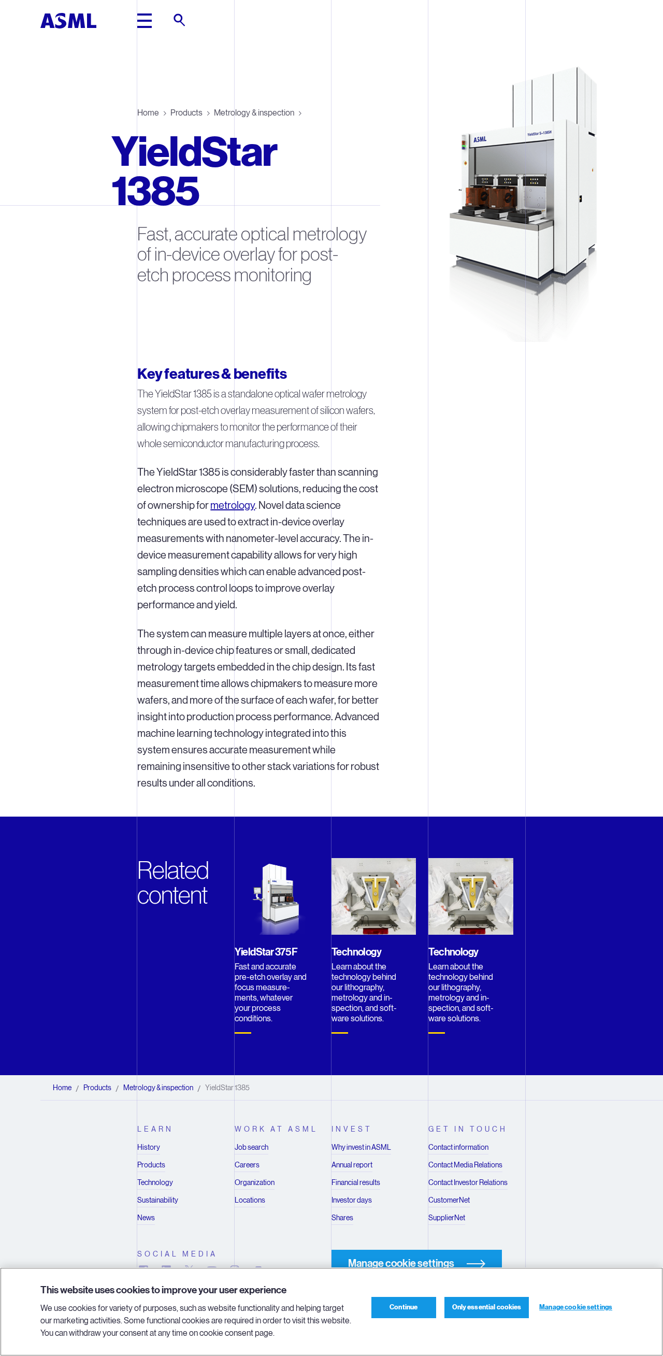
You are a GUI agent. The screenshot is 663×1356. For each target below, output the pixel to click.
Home (148, 113)
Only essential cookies (487, 1307)
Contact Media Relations (465, 1165)
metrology (232, 505)
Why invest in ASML (361, 1147)
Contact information (458, 1147)
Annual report (352, 1165)
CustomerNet (449, 1200)
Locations (250, 1200)
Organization (255, 1182)
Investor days (352, 1200)
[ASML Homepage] (68, 20)
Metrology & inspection (254, 113)
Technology (155, 1182)
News (146, 1218)
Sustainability (157, 1200)
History (148, 1147)
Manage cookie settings (575, 1307)
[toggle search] (180, 20)
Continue (403, 1307)
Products (186, 113)
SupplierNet (446, 1218)
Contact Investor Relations (468, 1182)
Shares (342, 1218)
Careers (247, 1165)
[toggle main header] (144, 20)
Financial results (356, 1182)
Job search (251, 1147)
